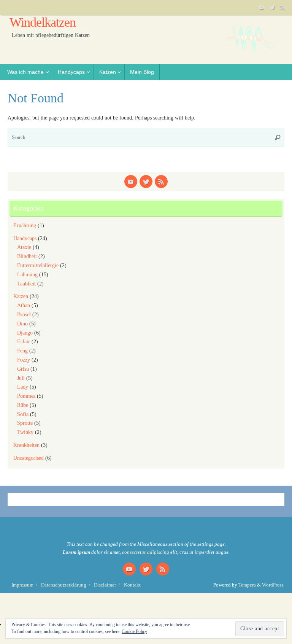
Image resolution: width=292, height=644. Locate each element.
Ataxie (24, 247)
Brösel (24, 314)
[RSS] (283, 7)
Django (25, 333)
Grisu (23, 369)
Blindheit (27, 256)
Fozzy (23, 360)
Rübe (22, 405)
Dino (22, 324)
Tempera (247, 585)
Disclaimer (105, 585)
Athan (23, 305)
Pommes (26, 396)
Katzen (20, 296)
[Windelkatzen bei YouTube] (261, 7)
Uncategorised (28, 458)
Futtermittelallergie (38, 265)
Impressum (22, 585)
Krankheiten (26, 445)
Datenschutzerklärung (63, 585)
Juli (21, 378)
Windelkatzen (43, 22)
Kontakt (132, 585)
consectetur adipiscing (145, 552)
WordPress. (273, 585)
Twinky (25, 432)
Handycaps (24, 238)
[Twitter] (272, 7)
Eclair (23, 341)
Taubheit (26, 284)
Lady (22, 387)
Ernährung (24, 225)
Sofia (23, 414)
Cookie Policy (134, 631)
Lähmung (27, 274)
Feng (22, 351)
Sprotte (25, 423)
